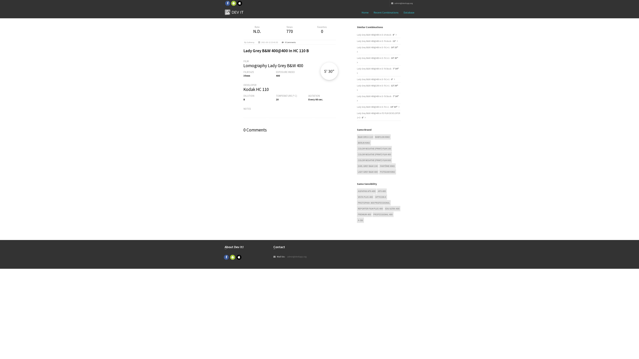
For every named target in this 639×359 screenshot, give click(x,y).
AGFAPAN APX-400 (366, 191)
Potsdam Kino (387, 171)
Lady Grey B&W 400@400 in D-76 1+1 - (377, 47)
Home (365, 12)
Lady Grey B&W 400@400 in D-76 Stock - (378, 68)
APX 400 (382, 191)
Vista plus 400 (365, 196)
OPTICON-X (380, 196)
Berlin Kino (364, 142)
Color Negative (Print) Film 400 (374, 154)
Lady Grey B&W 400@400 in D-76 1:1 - (377, 107)
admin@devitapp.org (403, 3)
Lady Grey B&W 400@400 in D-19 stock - (376, 34)
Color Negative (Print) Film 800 (374, 160)
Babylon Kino (382, 136)
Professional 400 (383, 214)
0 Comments (290, 42)
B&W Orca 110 (365, 136)
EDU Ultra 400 (392, 208)
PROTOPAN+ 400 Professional (374, 202)
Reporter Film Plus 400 (370, 208)
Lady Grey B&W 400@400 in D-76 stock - (376, 41)
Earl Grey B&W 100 (368, 166)
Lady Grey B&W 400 (368, 171)
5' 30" (329, 71)
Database (409, 12)
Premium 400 (364, 214)
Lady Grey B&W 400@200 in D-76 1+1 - (377, 85)
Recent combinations (386, 12)
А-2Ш (360, 220)
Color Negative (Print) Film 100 (374, 148)
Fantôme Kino (387, 166)
